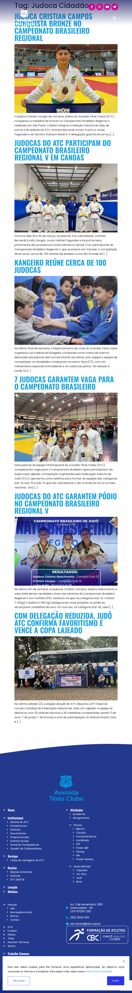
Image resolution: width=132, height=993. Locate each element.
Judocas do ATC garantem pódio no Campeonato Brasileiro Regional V (65, 503)
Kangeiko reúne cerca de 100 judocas (60, 266)
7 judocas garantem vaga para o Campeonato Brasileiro (64, 383)
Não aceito (19, 980)
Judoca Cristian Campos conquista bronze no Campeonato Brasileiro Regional (53, 27)
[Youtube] (107, 6)
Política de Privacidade (98, 971)
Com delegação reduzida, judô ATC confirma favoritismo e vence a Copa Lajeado (63, 622)
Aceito (115, 980)
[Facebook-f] (92, 6)
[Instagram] (99, 6)
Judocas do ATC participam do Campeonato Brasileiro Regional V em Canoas (62, 150)
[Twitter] (114, 6)
